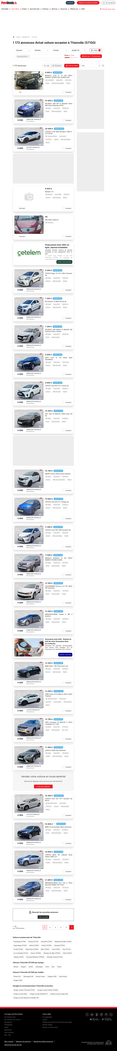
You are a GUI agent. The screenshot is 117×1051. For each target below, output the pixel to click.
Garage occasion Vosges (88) (59, 994)
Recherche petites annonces (43, 1041)
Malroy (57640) (34, 945)
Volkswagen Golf (28, 976)
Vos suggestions (47, 1017)
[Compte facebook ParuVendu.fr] (96, 1014)
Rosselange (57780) (20, 941)
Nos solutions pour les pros (12, 1019)
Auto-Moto (15, 9)
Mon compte (8, 1041)
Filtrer (97, 50)
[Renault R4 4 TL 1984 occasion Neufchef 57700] (29, 196)
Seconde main (35, 9)
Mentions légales (47, 1024)
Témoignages (8, 1024)
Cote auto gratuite (43, 786)
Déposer (88, 2)
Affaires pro (74, 9)
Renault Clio (17, 976)
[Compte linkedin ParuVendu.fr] (92, 1014)
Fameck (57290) (46, 945)
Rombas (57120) (33, 941)
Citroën (31, 966)
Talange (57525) (19, 957)
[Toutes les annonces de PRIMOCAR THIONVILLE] (20, 120)
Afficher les (91, 56)
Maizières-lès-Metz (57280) (63, 941)
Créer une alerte (73, 65)
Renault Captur (40, 976)
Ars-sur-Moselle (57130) (21, 953)
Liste (47, 65)
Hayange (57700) (59, 945)
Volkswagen (39, 966)
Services (54, 9)
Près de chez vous (108, 9)
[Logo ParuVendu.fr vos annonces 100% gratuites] (9, 5)
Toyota (59, 966)
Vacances (63, 9)
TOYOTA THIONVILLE (32, 147)
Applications (8, 1030)
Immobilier (5, 9)
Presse (6, 1027)
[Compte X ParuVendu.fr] (87, 1014)
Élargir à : (69, 55)
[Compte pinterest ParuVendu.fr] (106, 1014)
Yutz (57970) (56, 949)
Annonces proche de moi (13, 1045)
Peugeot (23, 966)
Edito (83, 9)
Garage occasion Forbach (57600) (47, 990)
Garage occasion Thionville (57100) (24, 990)
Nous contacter (9, 1032)
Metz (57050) (45, 949)
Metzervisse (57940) (32, 949)
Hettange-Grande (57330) (55, 957)
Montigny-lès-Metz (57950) (52, 953)
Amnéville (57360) (46, 941)
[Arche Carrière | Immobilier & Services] (108, 1043)
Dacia (47, 966)
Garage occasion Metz (20, 994)
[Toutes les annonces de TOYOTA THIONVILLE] (20, 148)
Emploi (24, 9)
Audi (53, 966)
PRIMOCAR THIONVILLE (33, 119)
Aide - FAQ (7, 1035)
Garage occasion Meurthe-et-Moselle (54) (26, 997)
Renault (16, 966)
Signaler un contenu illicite (50, 1027)
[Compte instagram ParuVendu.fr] (101, 1014)
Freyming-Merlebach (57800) (35, 957)
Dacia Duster (63, 976)
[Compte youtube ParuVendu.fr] (111, 1014)
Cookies (44, 1019)
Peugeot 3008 (52, 976)
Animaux (46, 9)
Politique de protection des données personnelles (57, 1022)
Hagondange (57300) (20, 945)
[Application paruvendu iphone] (94, 1019)
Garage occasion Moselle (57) (39, 994)
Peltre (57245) (67, 953)
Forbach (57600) (36, 953)
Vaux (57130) (67, 949)
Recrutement (8, 1022)
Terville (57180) (18, 949)
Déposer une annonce (23, 1041)
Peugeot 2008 (18, 980)
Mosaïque (58, 65)
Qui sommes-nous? (10, 1017)
